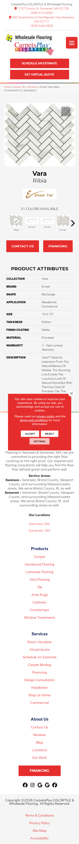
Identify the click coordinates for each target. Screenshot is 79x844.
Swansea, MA (39, 524)
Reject (49, 433)
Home (7, 86)
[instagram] (32, 785)
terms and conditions (34, 420)
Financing (57, 246)
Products (33, 86)
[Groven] (32, 220)
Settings (39, 441)
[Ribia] (16, 221)
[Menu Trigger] (72, 43)
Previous (6, 221)
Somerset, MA (40, 530)
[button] (39, 63)
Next (73, 221)
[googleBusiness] (40, 785)
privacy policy (46, 416)
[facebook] (25, 785)
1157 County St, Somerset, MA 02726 (43, 8)
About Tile (19, 86)
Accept (30, 433)
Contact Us (23, 246)
